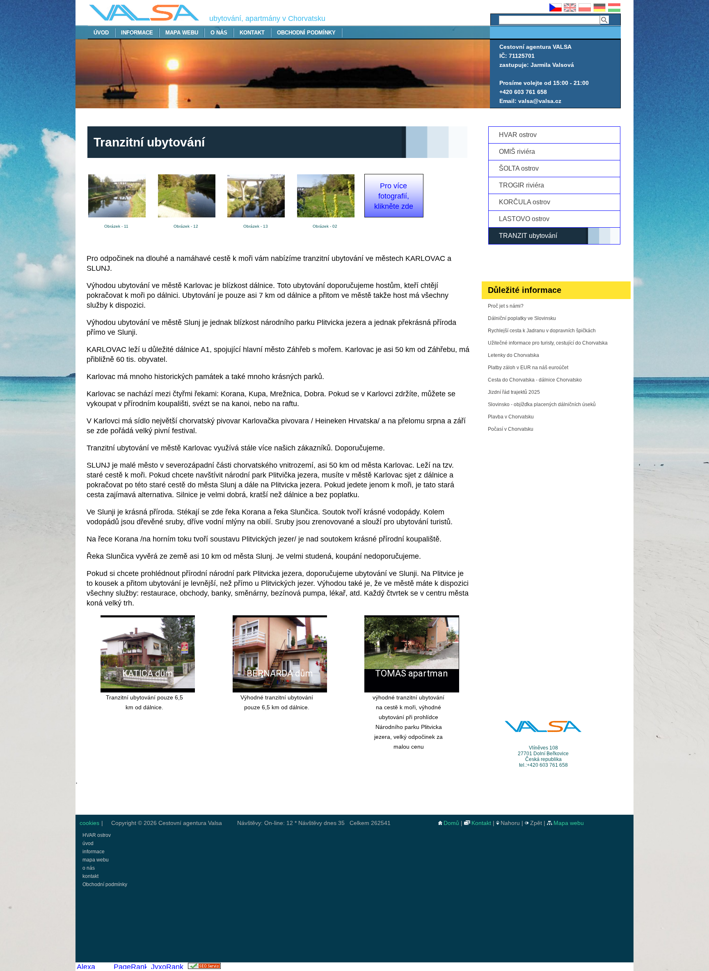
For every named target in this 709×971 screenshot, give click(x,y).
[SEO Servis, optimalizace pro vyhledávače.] (204, 966)
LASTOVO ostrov (524, 218)
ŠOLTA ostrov (519, 168)
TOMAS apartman (411, 674)
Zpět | (538, 823)
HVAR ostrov (518, 134)
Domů (451, 823)
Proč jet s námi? (506, 306)
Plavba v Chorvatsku (511, 417)
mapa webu (181, 33)
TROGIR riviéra (521, 185)
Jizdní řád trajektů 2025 (514, 392)
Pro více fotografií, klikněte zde (393, 196)
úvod (101, 33)
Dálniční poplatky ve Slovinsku (522, 318)
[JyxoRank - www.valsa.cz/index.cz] (167, 966)
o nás (218, 33)
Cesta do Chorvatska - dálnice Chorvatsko (535, 380)
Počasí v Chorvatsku (510, 429)
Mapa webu (568, 823)
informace (137, 33)
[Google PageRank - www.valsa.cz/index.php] (129, 966)
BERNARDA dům (280, 674)
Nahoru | (513, 823)
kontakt (252, 33)
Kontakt (481, 823)
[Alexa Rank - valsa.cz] (92, 966)
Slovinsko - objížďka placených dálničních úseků (542, 404)
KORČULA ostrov (524, 202)
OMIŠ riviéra (517, 151)
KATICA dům (147, 674)
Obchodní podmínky (306, 33)
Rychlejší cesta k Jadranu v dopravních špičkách (542, 331)
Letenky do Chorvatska (513, 355)
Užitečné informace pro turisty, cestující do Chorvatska (548, 343)
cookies (88, 823)
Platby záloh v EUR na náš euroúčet (528, 367)
